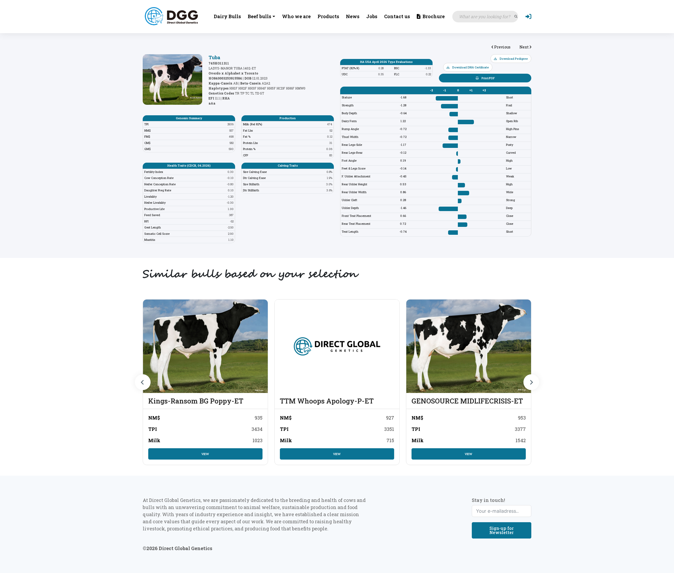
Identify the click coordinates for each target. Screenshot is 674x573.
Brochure (433, 16)
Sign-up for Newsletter (501, 530)
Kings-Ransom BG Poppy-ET (195, 400)
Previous (502, 46)
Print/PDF (488, 78)
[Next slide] (531, 382)
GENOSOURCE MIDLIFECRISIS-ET (467, 400)
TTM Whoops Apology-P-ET (327, 400)
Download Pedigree (513, 59)
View (205, 454)
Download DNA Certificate (470, 67)
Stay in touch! (488, 500)
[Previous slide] (143, 382)
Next (524, 46)
